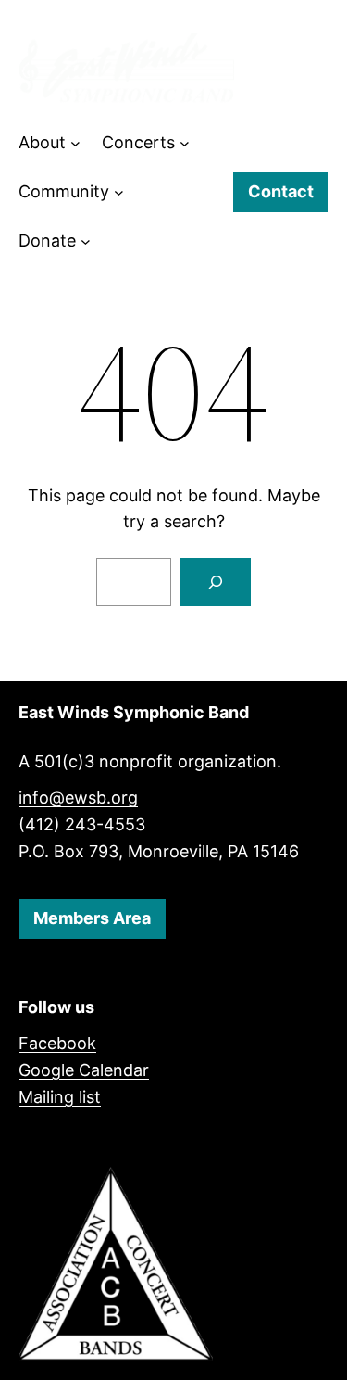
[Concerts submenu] (185, 143)
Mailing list (60, 1097)
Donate (47, 240)
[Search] (215, 582)
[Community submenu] (119, 192)
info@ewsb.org (78, 797)
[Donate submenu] (86, 241)
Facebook (57, 1043)
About (42, 142)
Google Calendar (84, 1070)
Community (64, 191)
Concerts (138, 142)
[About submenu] (75, 143)
